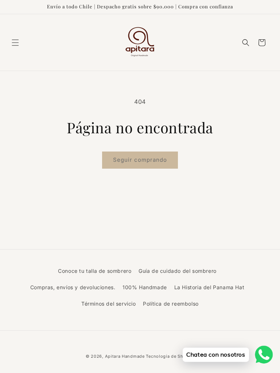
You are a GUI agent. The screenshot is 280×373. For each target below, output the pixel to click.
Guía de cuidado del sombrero (178, 271)
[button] (15, 43)
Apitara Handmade (125, 356)
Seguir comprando (140, 159)
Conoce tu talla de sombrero (94, 271)
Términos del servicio (108, 304)
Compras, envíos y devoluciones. (73, 287)
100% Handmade (144, 287)
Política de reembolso (171, 304)
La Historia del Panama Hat (209, 287)
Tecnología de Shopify (170, 356)
